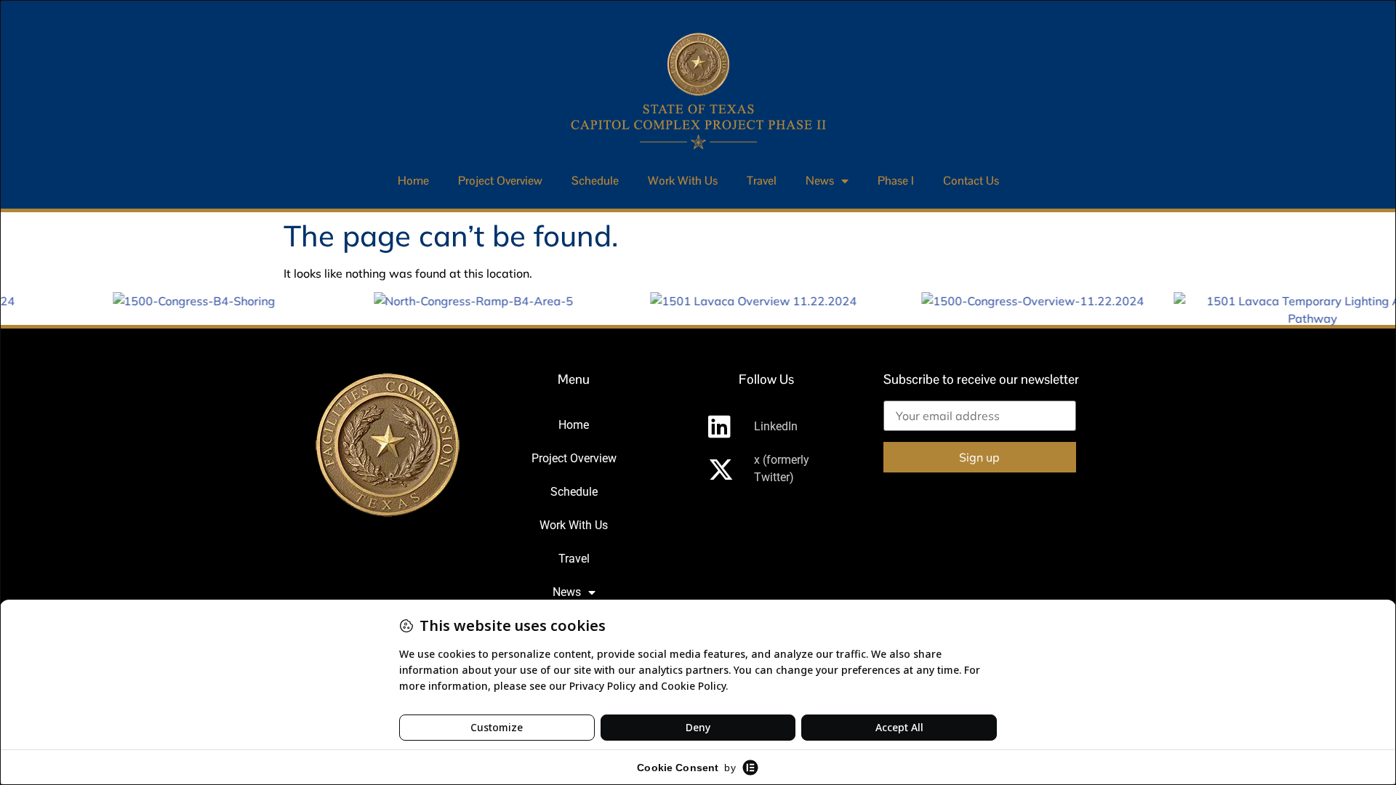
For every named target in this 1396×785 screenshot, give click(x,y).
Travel (762, 180)
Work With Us (683, 180)
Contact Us (971, 180)
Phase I (896, 180)
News (820, 180)
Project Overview (500, 180)
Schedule (595, 180)
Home (413, 180)
